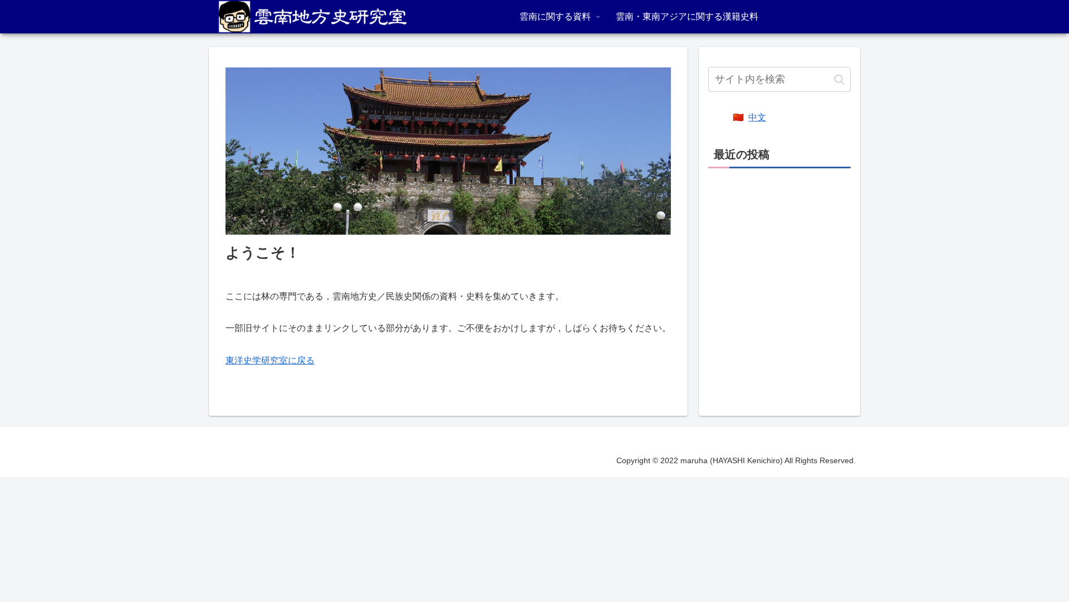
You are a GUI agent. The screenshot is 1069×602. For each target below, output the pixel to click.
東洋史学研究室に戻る (270, 360)
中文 (757, 117)
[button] (839, 79)
